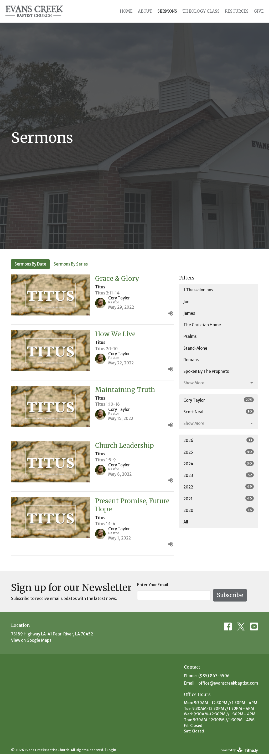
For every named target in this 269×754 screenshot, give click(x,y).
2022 (217, 487)
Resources (237, 11)
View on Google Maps (31, 640)
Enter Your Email (152, 584)
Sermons (167, 11)
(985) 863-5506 (214, 675)
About (145, 11)
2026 (217, 440)
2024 (217, 463)
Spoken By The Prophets (206, 371)
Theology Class (201, 11)
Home (126, 11)
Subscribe (230, 595)
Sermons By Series (71, 264)
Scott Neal (217, 411)
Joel (186, 301)
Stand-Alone (195, 348)
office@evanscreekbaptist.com (228, 683)
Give (259, 11)
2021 (217, 498)
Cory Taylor (217, 400)
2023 (217, 475)
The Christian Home (202, 324)
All (185, 521)
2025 (217, 452)
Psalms (189, 336)
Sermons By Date (30, 264)
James (189, 313)
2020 (217, 510)
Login (111, 750)
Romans (191, 359)
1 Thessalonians (198, 289)
